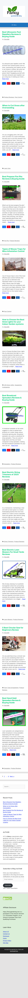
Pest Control (18, 97)
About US (6, 931)
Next (12, 776)
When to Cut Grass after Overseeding (13, 106)
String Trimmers (8, 541)
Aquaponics (18, 385)
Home (5, 938)
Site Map (5, 943)
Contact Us (6, 934)
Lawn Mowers (8, 619)
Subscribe (8, 885)
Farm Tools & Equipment (11, 687)
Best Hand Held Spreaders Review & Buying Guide (11, 700)
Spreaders (7, 464)
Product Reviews (9, 97)
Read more (5, 79)
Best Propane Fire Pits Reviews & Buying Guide (13, 177)
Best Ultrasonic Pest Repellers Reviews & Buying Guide (11, 34)
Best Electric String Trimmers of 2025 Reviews (11, 474)
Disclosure (6, 936)
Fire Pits (6, 240)
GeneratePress (14, 951)
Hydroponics (6, 387)
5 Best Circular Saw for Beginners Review (12, 629)
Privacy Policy (7, 940)
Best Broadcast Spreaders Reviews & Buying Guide (12, 397)
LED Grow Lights (9, 385)
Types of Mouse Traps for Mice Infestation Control (14, 250)
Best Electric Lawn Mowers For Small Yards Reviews (13, 552)
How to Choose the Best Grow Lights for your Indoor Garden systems (13, 321)
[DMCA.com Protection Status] (7, 899)
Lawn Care (7, 168)
